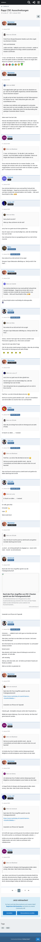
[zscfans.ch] (4, 2)
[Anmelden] (34, 2)
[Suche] (29, 2)
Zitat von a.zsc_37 (11, 373)
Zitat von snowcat (11, 686)
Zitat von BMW (10, 85)
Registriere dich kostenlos (14, 906)
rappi (7, 928)
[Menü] (38, 2)
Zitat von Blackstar (11, 149)
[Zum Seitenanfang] (38, 939)
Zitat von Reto (10, 214)
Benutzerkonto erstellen (27, 913)
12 (25, 890)
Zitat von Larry (10, 494)
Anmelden (9, 913)
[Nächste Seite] (28, 890)
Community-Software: (20, 939)
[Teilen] (38, 16)
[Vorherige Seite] (12, 890)
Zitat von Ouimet (11, 284)
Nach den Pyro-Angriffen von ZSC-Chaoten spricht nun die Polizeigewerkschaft (19, 595)
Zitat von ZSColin (11, 34)
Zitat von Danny (11, 773)
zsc (3, 928)
